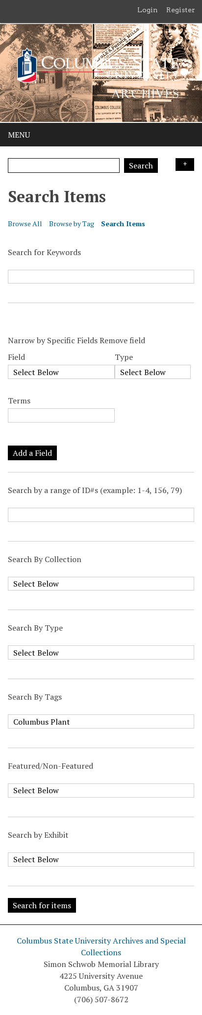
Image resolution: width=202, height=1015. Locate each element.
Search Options (185, 164)
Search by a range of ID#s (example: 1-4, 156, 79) (95, 490)
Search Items (123, 223)
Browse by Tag (71, 223)
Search (141, 165)
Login (147, 10)
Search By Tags (35, 696)
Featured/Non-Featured (50, 765)
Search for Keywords (44, 252)
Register (180, 10)
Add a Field (32, 453)
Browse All (25, 223)
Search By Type (35, 627)
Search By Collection (44, 559)
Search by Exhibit (38, 834)
